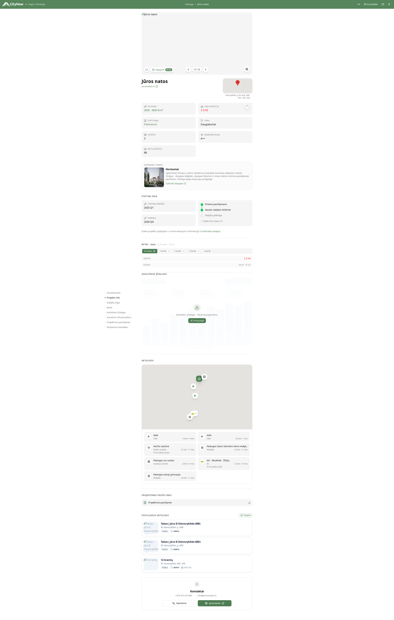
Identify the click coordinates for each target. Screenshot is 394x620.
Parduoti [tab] (163, 244)
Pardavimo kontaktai (117, 327)
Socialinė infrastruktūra (119, 317)
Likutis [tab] (153, 244)
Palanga (189, 4)
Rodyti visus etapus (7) (213, 221)
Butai (109, 307)
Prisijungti (198, 320)
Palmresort (150, 124)
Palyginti (163, 69)
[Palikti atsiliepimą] (382, 4)
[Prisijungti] (389, 4)
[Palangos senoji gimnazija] (190, 417)
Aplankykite (215, 603)
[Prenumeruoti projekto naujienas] (146, 69)
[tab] (149, 251)
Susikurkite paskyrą (210, 231)
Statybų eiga (113, 302)
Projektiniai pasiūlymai (118, 322)
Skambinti (181, 603)
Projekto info (113, 297)
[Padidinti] (247, 69)
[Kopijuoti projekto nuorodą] (358, 4)
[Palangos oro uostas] (204, 377)
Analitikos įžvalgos (116, 312)
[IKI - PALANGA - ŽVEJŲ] (193, 414)
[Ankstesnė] (188, 69)
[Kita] (206, 69)
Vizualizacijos (114, 292)
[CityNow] (12, 4)
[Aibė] (193, 386)
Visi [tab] (172, 244)
